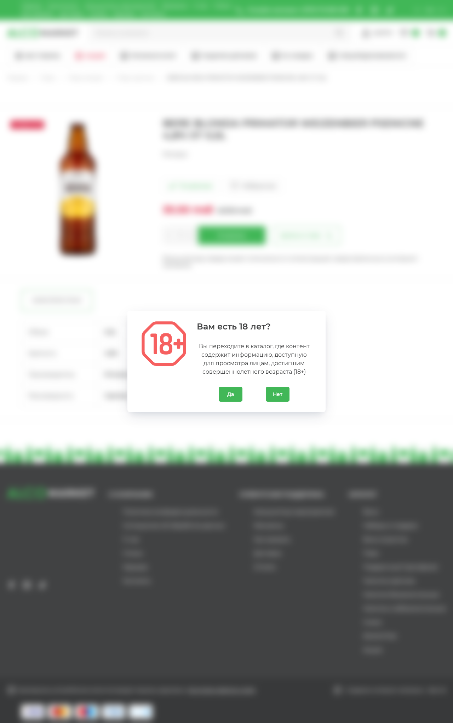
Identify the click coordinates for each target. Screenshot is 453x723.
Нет (277, 394)
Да (230, 394)
